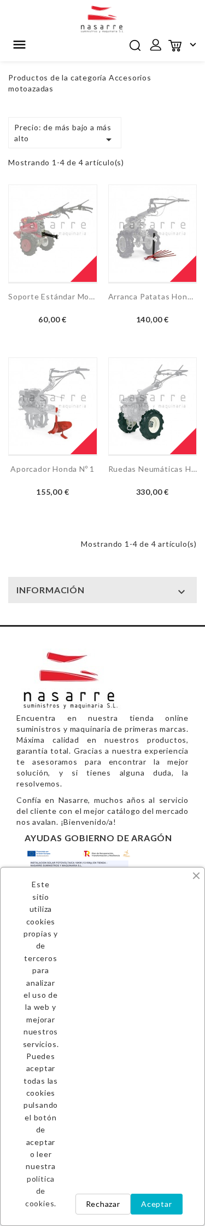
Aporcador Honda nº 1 (52, 468)
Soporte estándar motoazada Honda (52, 296)
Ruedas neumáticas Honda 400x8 (152, 468)
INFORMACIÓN (50, 590)
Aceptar (156, 1203)
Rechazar (103, 1203)
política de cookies (40, 1191)
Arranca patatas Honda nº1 (152, 296)
